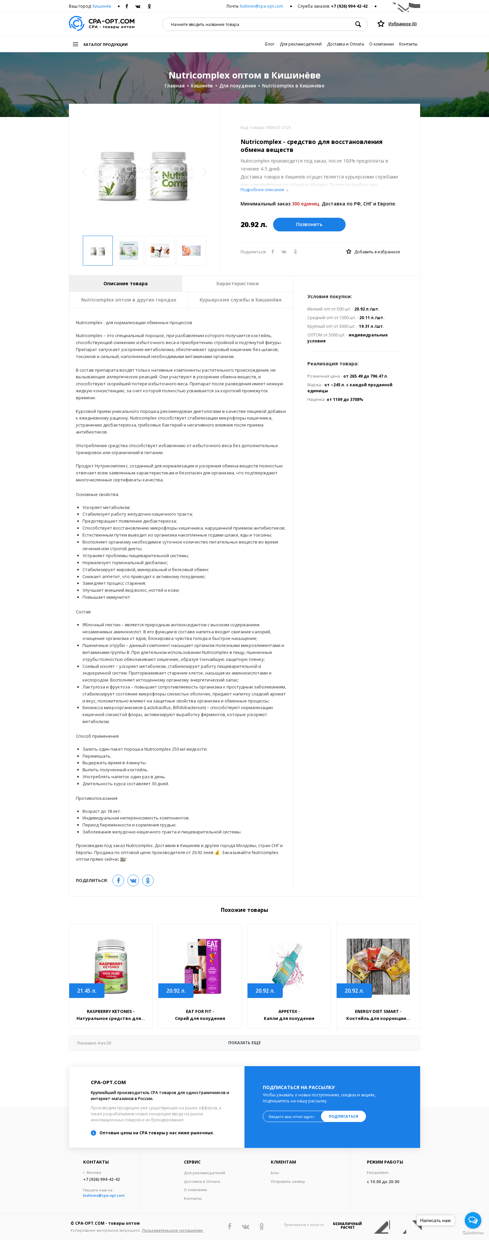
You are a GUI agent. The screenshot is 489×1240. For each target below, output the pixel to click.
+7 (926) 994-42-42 (349, 6)
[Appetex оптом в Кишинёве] (289, 966)
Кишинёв (101, 6)
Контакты (408, 44)
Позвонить (309, 224)
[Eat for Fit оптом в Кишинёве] (200, 966)
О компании (381, 44)
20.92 (176, 990)
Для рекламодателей (301, 44)
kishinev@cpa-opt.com (261, 6)
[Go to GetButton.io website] (473, 1233)
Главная (175, 85)
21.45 (86, 990)
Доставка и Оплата (345, 44)
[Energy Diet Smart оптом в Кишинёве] (378, 966)
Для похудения (237, 85)
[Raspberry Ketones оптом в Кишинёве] (111, 966)
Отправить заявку (288, 1181)
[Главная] (101, 24)
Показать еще (169, 1043)
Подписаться (343, 1116)
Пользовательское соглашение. (173, 1230)
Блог (269, 44)
